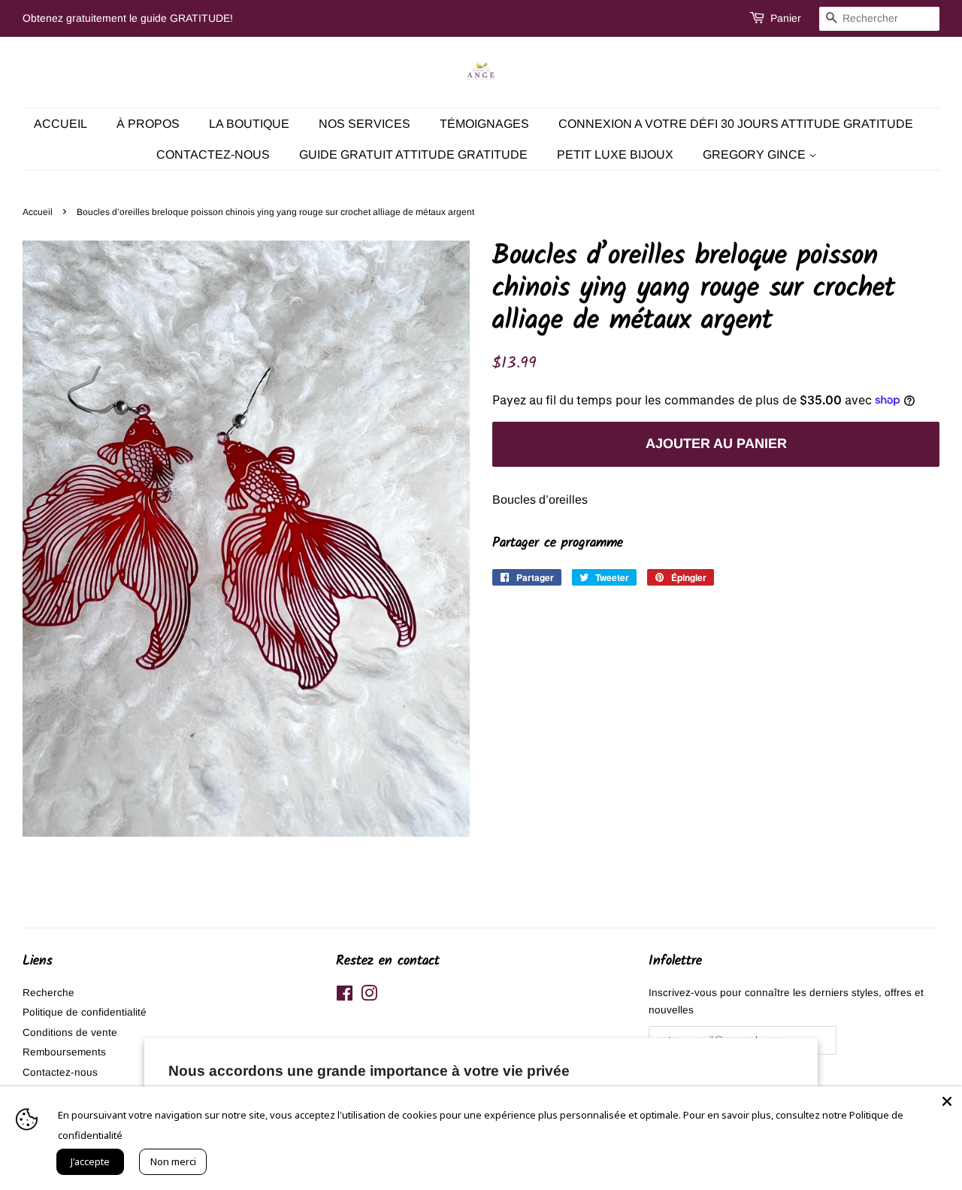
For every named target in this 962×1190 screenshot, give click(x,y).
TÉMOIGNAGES (484, 123)
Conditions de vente (70, 1032)
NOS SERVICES (364, 123)
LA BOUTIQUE (249, 123)
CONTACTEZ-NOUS (213, 154)
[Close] (946, 1101)
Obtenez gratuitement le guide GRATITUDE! (128, 18)
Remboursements (64, 1052)
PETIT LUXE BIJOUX (615, 154)
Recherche (48, 992)
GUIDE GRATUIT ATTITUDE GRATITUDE (413, 154)
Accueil (60, 123)
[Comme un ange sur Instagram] (369, 996)
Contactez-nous (60, 1072)
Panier (785, 18)
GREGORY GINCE (756, 154)
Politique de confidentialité (85, 1012)
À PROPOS (148, 123)
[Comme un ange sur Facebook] (344, 996)
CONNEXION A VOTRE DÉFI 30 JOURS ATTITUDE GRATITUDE (735, 123)
